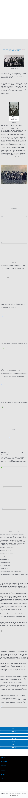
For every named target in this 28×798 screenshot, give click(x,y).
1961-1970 (16, 50)
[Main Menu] (25, 2)
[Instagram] (13, 795)
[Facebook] (11, 795)
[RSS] (17, 795)
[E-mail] (15, 795)
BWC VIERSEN (9, 2)
